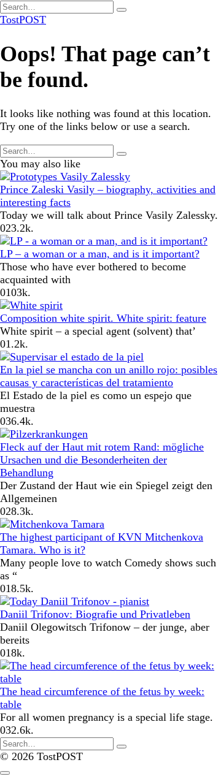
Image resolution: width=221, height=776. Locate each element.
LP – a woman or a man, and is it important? (100, 254)
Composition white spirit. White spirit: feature (103, 318)
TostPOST (23, 19)
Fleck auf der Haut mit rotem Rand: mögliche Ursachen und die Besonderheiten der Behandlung (102, 460)
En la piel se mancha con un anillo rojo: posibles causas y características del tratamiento (108, 376)
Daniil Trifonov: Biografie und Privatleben (95, 614)
